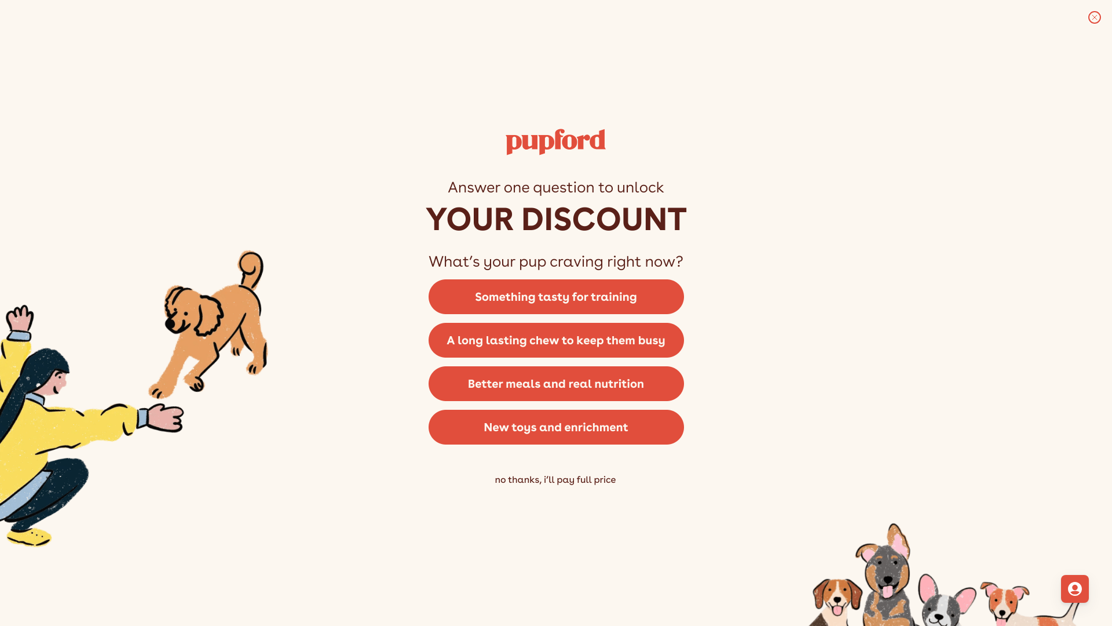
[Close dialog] (1094, 17)
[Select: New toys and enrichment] (556, 431)
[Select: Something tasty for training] (556, 296)
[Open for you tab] (1075, 589)
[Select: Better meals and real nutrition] (556, 383)
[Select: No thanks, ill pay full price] (556, 497)
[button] (556, 296)
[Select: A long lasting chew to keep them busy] (556, 339)
